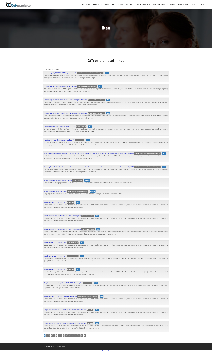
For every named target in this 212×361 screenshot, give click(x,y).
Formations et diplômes (164, 4)
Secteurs (86, 4)
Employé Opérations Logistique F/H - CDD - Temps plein (63, 283)
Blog (203, 4)
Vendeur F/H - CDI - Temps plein (55, 202)
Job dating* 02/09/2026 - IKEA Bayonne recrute (60, 73)
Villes (106, 4)
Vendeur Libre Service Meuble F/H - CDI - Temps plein (62, 216)
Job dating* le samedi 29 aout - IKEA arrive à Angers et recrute (65, 100)
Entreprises (117, 4)
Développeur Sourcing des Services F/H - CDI (59, 126)
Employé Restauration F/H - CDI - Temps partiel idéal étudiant (65, 310)
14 (78, 335)
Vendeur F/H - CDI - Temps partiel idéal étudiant (60, 296)
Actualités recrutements (138, 4)
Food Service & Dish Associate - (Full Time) (59, 140)
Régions (96, 4)
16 (85, 335)
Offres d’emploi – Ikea (106, 61)
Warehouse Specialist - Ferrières (55, 191)
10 (66, 335)
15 (81, 335)
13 (75, 335)
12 (72, 335)
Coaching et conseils (187, 4)
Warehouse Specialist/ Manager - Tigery (58, 180)
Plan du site (106, 351)
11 (69, 335)
